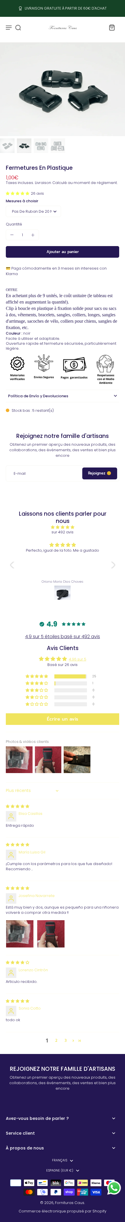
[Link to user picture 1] (20, 934)
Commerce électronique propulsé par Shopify (62, 1211)
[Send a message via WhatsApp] (114, 1188)
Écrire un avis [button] (62, 719)
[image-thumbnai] (7, 145)
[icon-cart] (111, 27)
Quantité (14, 224)
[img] (63, 527)
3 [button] (66, 1040)
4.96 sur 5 (77, 659)
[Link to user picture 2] (51, 934)
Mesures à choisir (22, 200)
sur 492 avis (62, 532)
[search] (18, 27)
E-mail (20, 473)
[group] (62, 89)
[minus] (12, 235)
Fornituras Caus (69, 1202)
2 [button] (56, 1040)
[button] (18, 193)
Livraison (43, 182)
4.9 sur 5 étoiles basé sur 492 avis (62, 636)
